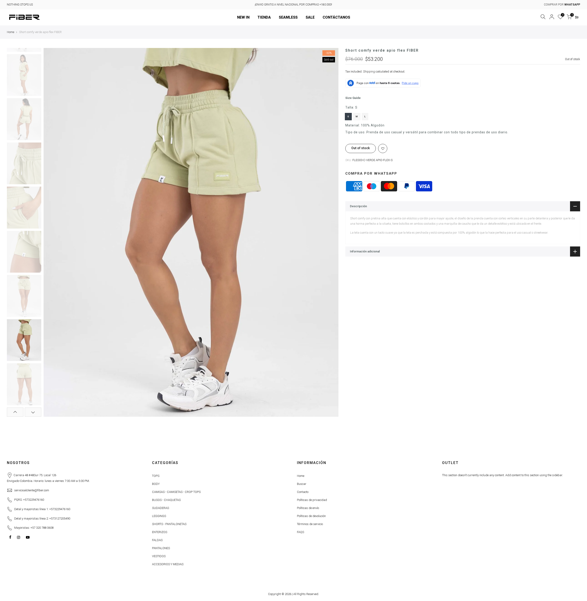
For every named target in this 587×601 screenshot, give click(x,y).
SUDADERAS (160, 508)
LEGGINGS (159, 516)
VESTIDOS (159, 556)
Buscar (301, 484)
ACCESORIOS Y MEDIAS (167, 564)
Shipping (369, 71)
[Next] (330, 232)
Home (10, 32)
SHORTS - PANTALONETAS (169, 524)
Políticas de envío (308, 508)
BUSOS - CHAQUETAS (166, 500)
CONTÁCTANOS (336, 17)
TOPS (155, 476)
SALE (310, 17)
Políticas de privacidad (312, 500)
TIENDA (264, 17)
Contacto (302, 492)
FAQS (300, 532)
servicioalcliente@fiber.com (31, 490)
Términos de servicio (310, 524)
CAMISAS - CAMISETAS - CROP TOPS (176, 492)
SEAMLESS (288, 17)
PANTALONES (161, 548)
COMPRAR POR (562, 4)
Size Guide (353, 98)
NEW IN (243, 17)
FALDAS (157, 540)
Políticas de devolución (311, 516)
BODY (156, 484)
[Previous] (51, 232)
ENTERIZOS (159, 532)
